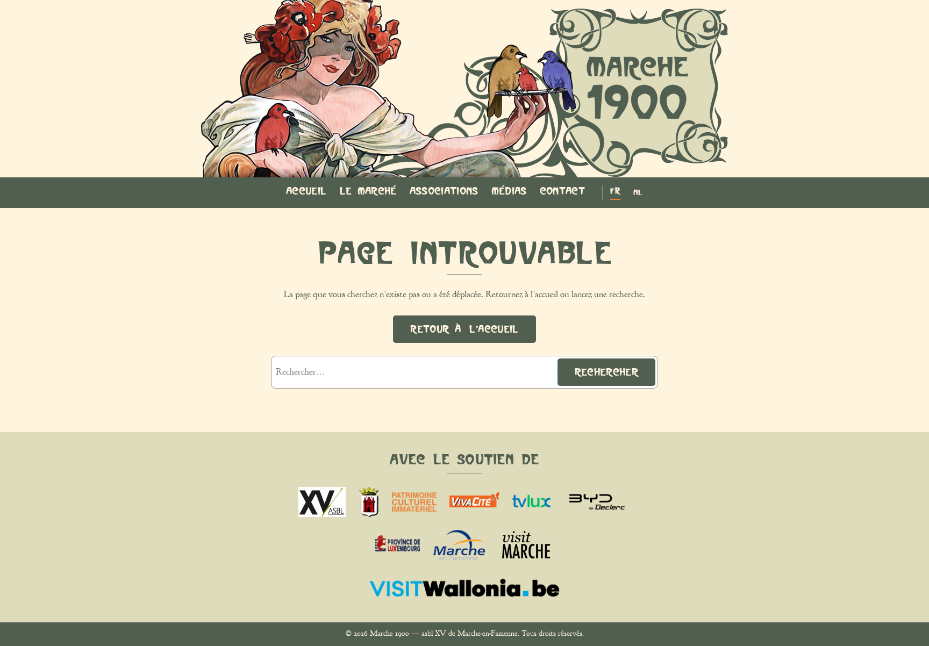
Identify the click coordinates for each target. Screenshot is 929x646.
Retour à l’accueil (464, 329)
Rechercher (606, 372)
